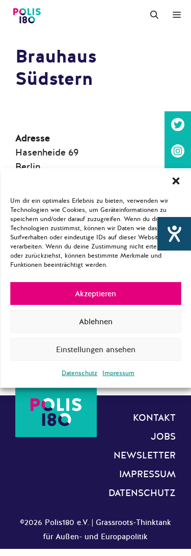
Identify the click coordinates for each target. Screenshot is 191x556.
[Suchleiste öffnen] (154, 15)
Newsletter (145, 455)
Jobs (163, 436)
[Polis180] (27, 15)
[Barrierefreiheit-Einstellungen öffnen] (174, 234)
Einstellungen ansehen (95, 350)
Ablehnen (96, 322)
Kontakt (154, 418)
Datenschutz (79, 373)
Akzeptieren (95, 294)
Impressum (118, 373)
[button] (176, 181)
